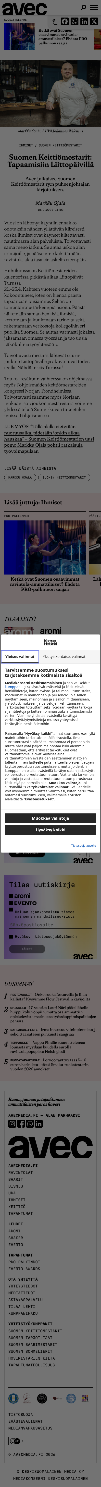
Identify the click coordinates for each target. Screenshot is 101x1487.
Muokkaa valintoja (50, 818)
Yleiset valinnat (20, 656)
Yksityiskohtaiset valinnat (64, 656)
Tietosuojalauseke (83, 845)
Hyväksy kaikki (50, 830)
